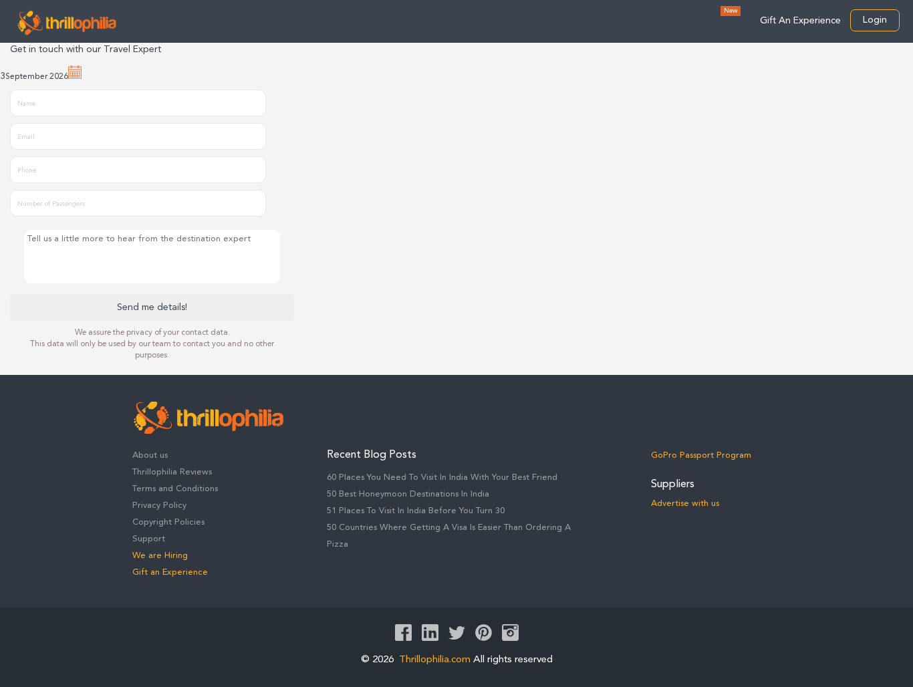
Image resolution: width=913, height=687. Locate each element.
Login (875, 20)
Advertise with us (685, 503)
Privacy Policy (159, 505)
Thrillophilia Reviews (172, 472)
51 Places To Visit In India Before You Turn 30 (416, 511)
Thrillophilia (66, 22)
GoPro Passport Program (701, 455)
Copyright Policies (168, 522)
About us (150, 455)
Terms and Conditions (175, 489)
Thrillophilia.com (435, 660)
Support (148, 539)
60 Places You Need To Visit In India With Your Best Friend (442, 477)
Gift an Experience (170, 572)
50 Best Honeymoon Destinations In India (408, 494)
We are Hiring (160, 555)
